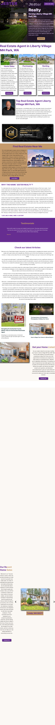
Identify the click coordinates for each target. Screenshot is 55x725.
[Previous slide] (16, 602)
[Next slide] (54, 602)
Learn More (14, 178)
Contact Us (41, 38)
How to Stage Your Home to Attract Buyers (42, 337)
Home (26, 3)
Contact (31, 3)
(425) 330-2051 (49, 4)
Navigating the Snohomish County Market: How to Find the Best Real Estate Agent (13, 330)
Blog (35, 3)
